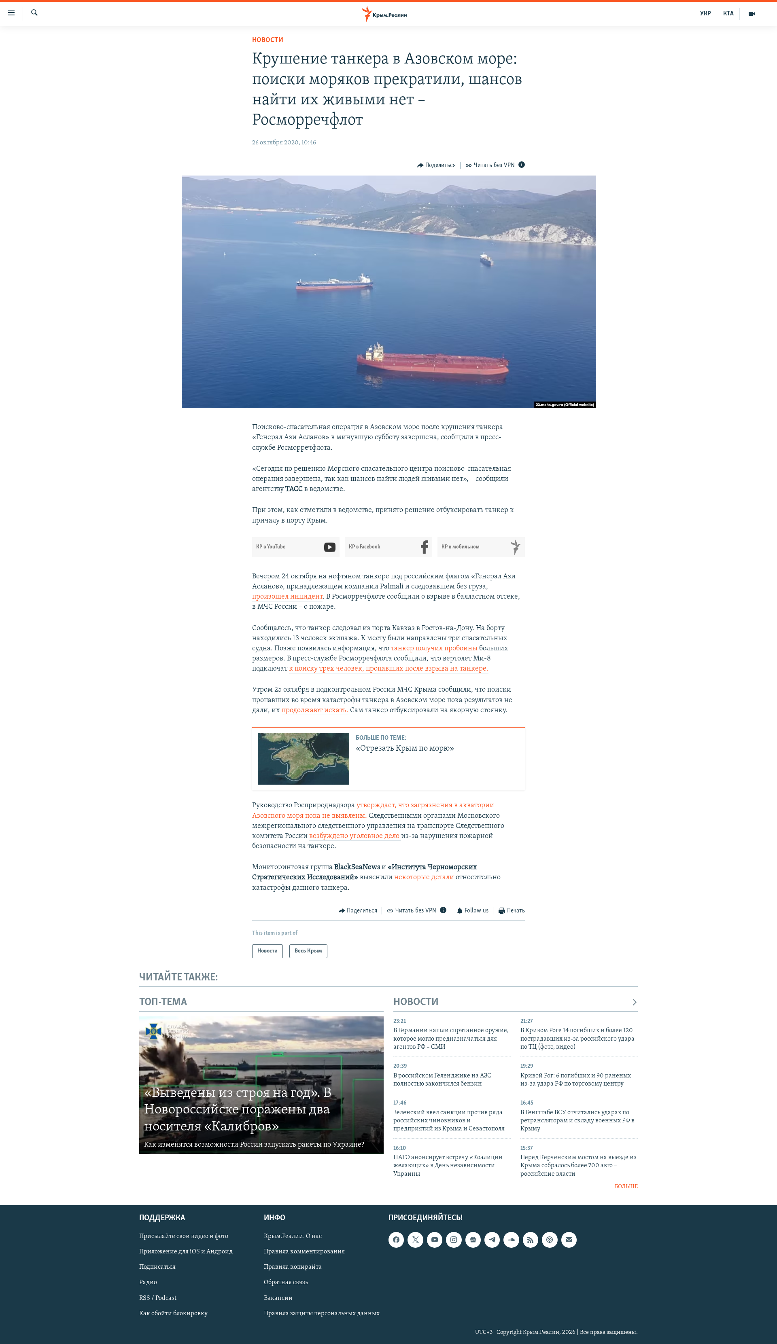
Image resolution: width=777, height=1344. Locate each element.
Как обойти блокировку (173, 1313)
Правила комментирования (304, 1252)
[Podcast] (549, 1239)
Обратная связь (286, 1282)
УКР (705, 14)
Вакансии (278, 1298)
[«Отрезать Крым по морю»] (303, 759)
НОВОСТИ (416, 1002)
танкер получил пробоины (434, 648)
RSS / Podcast (157, 1298)
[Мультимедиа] (752, 13)
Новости (267, 40)
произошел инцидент (287, 597)
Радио (148, 1282)
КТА (728, 14)
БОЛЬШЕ (626, 1187)
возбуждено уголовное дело (355, 836)
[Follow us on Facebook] (396, 1239)
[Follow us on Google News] (473, 1239)
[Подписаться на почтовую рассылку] (569, 1239)
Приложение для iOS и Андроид (186, 1252)
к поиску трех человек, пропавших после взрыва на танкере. (388, 669)
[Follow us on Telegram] (492, 1239)
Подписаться (157, 1267)
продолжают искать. (315, 710)
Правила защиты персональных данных (322, 1313)
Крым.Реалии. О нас (293, 1236)
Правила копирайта (293, 1267)
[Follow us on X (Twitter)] (415, 1239)
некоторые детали (425, 877)
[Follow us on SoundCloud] (511, 1239)
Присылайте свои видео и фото (183, 1236)
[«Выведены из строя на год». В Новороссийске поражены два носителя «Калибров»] (261, 1085)
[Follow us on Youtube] (434, 1239)
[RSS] (530, 1239)
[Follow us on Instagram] (453, 1239)
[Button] (436, 165)
